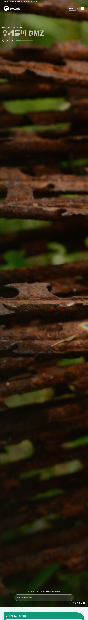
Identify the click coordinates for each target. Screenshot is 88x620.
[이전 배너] (3, 40)
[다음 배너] (12, 40)
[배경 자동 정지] (7, 40)
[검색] (71, 597)
